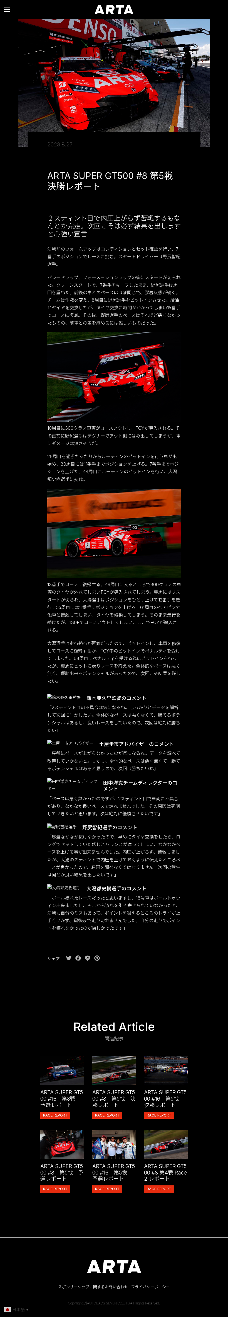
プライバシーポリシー (150, 1286)
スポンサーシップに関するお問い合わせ (93, 1286)
